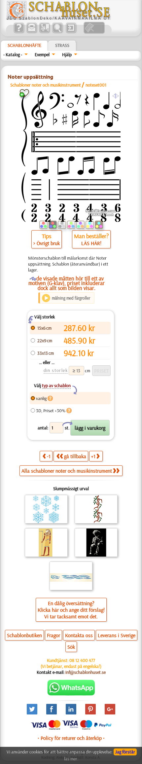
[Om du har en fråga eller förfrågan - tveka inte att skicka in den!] (71, 694)
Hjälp (67, 54)
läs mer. (71, 759)
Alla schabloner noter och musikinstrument (66, 470)
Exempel (42, 54)
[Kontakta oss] (31, 32)
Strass (62, 45)
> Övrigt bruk (46, 243)
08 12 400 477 (82, 660)
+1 (93, 456)
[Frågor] (18, 32)
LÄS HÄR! (91, 243)
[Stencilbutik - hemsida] (58, 18)
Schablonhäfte (24, 45)
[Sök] (57, 32)
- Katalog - (12, 54)
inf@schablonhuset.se (85, 672)
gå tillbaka (75, 456)
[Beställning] (44, 32)
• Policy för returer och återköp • (71, 738)
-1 (49, 456)
